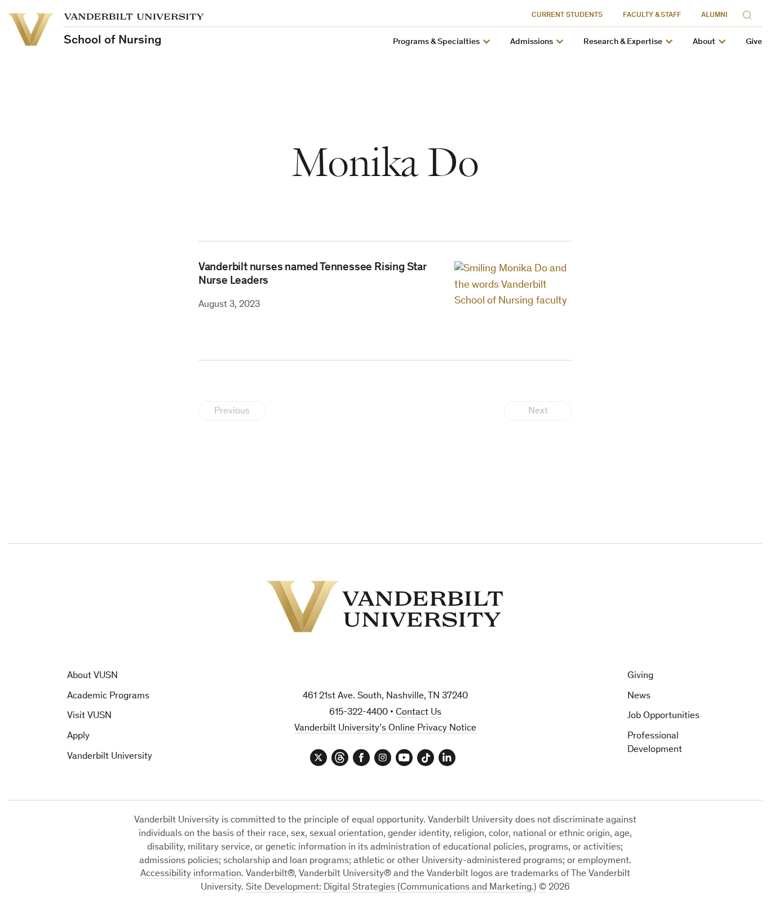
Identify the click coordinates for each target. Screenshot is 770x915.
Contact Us (418, 713)
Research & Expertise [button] (622, 42)
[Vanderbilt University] (385, 606)
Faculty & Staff (652, 15)
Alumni (714, 15)
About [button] (704, 42)
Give (754, 42)
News (638, 696)
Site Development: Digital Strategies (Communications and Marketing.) (391, 887)
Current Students (567, 15)
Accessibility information (190, 874)
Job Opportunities (663, 716)
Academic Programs (108, 696)
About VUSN (92, 676)
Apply (78, 736)
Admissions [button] (531, 42)
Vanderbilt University (109, 757)
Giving (640, 676)
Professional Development (654, 743)
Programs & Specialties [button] (436, 42)
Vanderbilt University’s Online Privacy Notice (385, 728)
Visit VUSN (89, 716)
